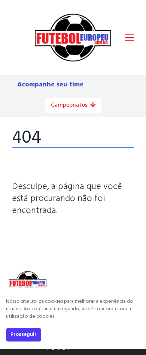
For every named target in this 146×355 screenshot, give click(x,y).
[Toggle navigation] (129, 37)
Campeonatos (69, 105)
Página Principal (37, 233)
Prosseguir (23, 334)
